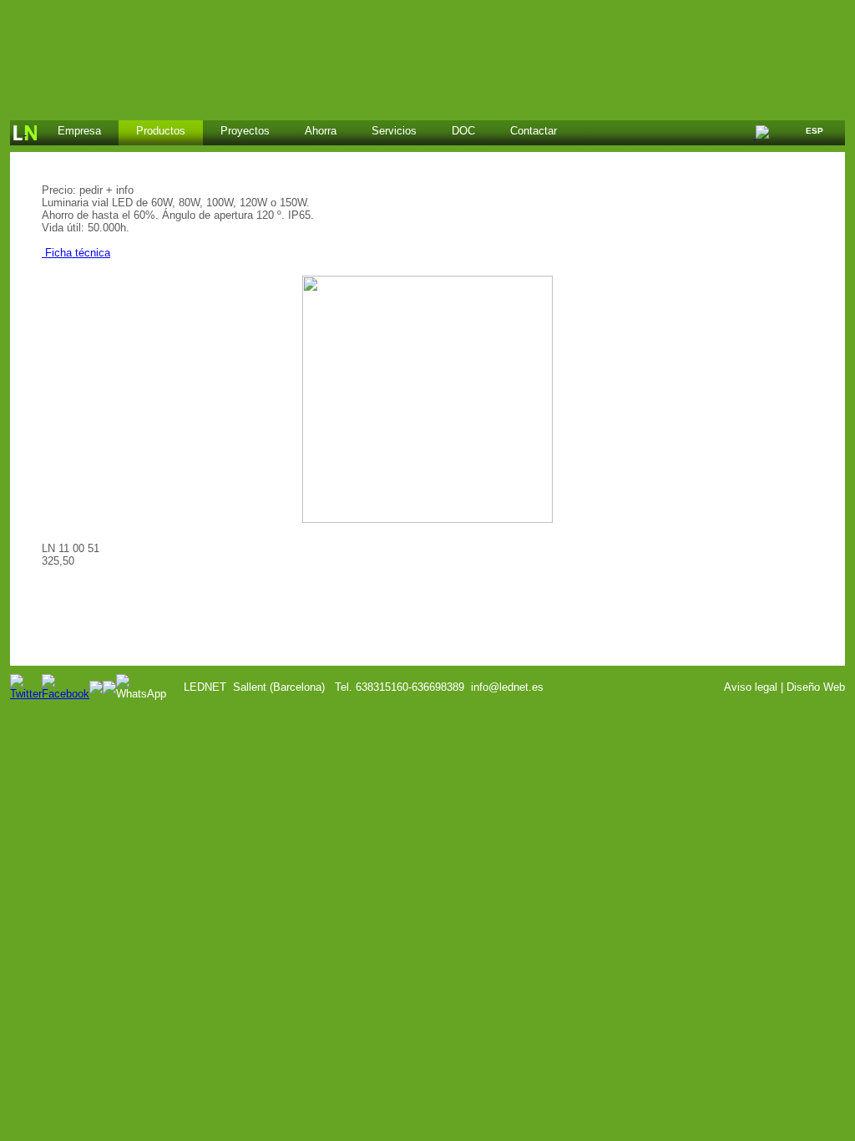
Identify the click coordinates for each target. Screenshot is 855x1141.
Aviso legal (750, 687)
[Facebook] (65, 693)
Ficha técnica (76, 252)
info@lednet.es (507, 687)
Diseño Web (816, 687)
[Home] (25, 132)
